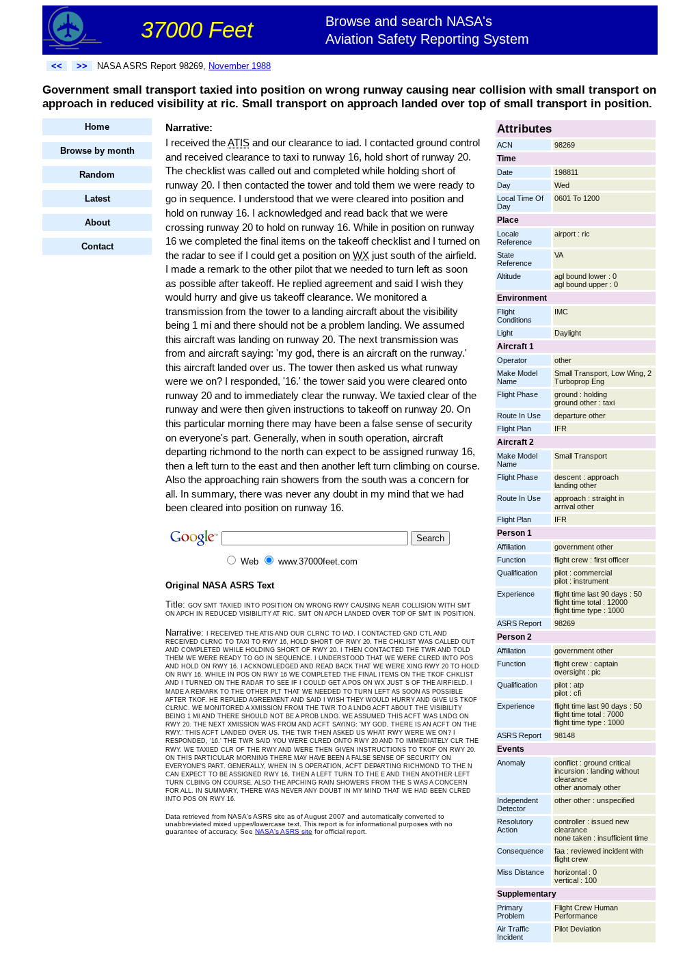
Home (97, 127)
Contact (97, 246)
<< (56, 66)
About (97, 222)
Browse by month (97, 151)
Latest (97, 198)
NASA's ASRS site (283, 831)
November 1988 (239, 66)
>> (82, 66)
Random (97, 174)
